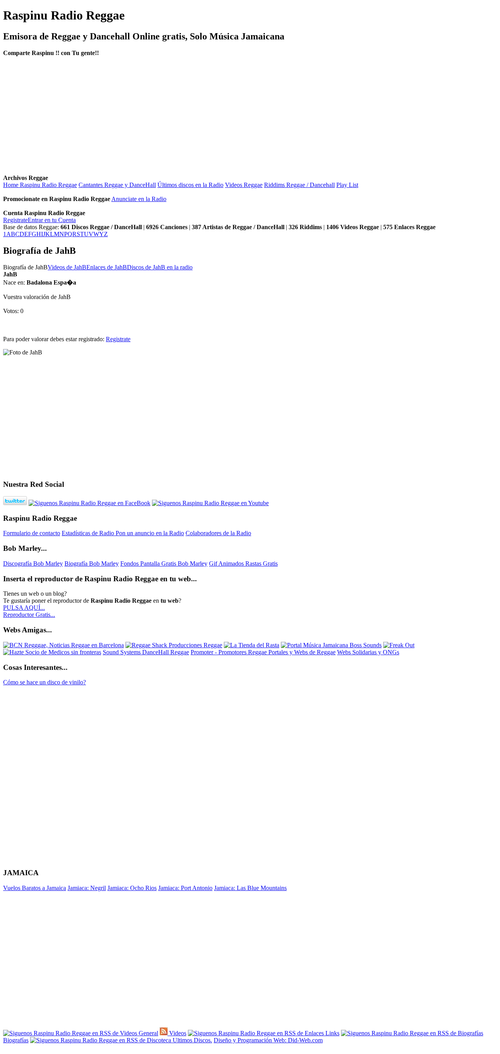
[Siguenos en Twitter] (15, 503)
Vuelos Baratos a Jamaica (34, 888)
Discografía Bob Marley (33, 563)
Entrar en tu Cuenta (52, 220)
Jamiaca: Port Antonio (185, 888)
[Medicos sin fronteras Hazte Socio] (52, 652)
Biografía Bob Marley (91, 563)
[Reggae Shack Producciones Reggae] (173, 645)
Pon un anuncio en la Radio (150, 533)
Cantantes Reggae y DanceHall (117, 185)
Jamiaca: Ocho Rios (132, 888)
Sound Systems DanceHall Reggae (146, 652)
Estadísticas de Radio (89, 533)
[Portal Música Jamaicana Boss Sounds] (331, 645)
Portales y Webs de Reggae (302, 652)
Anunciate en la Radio (138, 199)
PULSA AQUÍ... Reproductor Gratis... (29, 611)
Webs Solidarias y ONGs (368, 652)
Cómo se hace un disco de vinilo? (44, 682)
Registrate (15, 220)
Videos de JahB (67, 267)
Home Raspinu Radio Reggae (40, 185)
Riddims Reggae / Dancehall (299, 185)
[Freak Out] (398, 645)
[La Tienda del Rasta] (251, 645)
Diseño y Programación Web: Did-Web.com (268, 1040)
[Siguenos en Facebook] (89, 503)
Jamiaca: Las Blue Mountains (250, 888)
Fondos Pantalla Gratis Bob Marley (163, 563)
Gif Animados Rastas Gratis (243, 563)
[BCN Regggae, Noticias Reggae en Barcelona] (63, 645)
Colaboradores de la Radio (218, 533)
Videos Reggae (243, 185)
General (147, 1033)
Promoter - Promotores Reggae (229, 652)
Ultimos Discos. (191, 1040)
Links (331, 1033)
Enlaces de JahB (106, 267)
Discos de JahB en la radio (160, 267)
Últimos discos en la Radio (190, 185)
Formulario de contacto (31, 533)
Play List (347, 185)
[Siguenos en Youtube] (210, 503)
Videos (177, 1033)
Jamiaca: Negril (87, 888)
